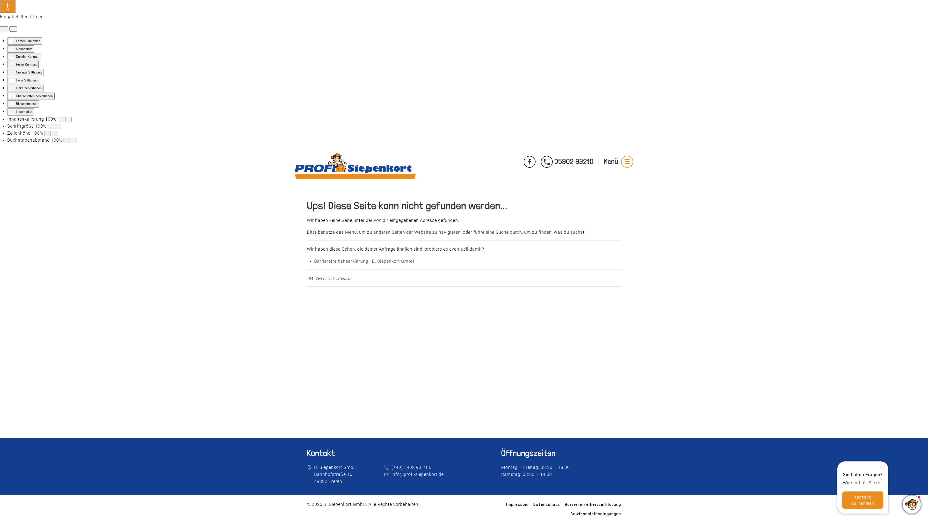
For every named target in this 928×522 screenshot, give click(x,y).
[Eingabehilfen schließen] (13, 29)
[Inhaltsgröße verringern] (61, 119)
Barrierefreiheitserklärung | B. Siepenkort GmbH (364, 261)
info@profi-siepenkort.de (418, 474)
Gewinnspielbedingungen (596, 513)
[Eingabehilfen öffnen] (7, 6)
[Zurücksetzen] (4, 29)
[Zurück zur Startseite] (355, 162)
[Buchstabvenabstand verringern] (67, 140)
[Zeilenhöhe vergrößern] (55, 133)
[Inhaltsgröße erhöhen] (68, 119)
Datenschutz (546, 504)
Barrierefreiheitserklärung (593, 504)
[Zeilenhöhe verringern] (47, 133)
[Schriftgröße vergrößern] (58, 126)
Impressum (517, 504)
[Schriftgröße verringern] (51, 126)
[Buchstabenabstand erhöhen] (74, 140)
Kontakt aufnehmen (862, 497)
